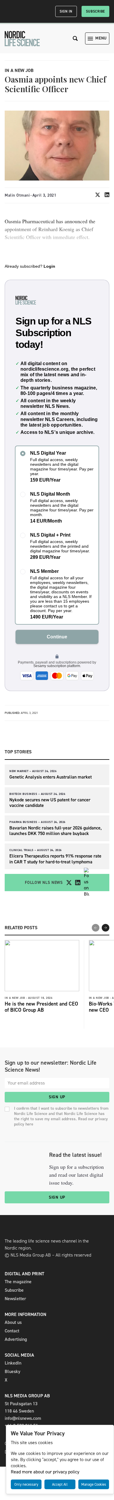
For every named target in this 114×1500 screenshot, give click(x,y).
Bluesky (12, 1371)
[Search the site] (75, 38)
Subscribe (95, 11)
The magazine (18, 1282)
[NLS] (22, 38)
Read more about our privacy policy (45, 1472)
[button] (105, 928)
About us (13, 1322)
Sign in (66, 11)
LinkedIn (13, 1363)
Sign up (57, 1097)
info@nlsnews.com (23, 1418)
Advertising (16, 1339)
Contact (12, 1331)
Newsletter (15, 1298)
